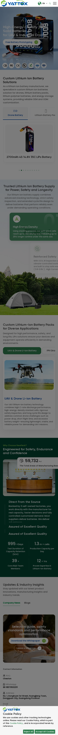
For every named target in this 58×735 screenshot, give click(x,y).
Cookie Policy (16, 723)
